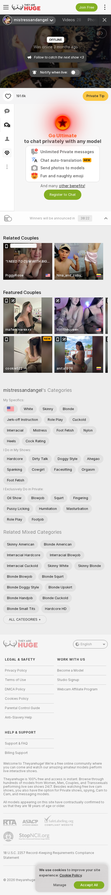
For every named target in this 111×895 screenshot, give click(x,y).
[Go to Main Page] (34, 7)
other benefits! (72, 186)
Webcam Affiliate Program (77, 689)
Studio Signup (68, 680)
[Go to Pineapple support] (9, 836)
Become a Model (70, 670)
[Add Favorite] (8, 96)
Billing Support (16, 753)
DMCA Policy (15, 689)
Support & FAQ (16, 743)
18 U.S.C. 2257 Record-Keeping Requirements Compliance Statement (48, 855)
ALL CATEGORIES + (25, 619)
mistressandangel (22, 390)
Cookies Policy (17, 699)
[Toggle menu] (6, 7)
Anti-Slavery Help (18, 717)
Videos (71, 19)
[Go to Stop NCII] (35, 836)
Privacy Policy (16, 670)
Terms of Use (15, 680)
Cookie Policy (71, 875)
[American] (10, 409)
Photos (98, 19)
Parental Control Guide (22, 708)
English (86, 644)
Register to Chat (63, 195)
